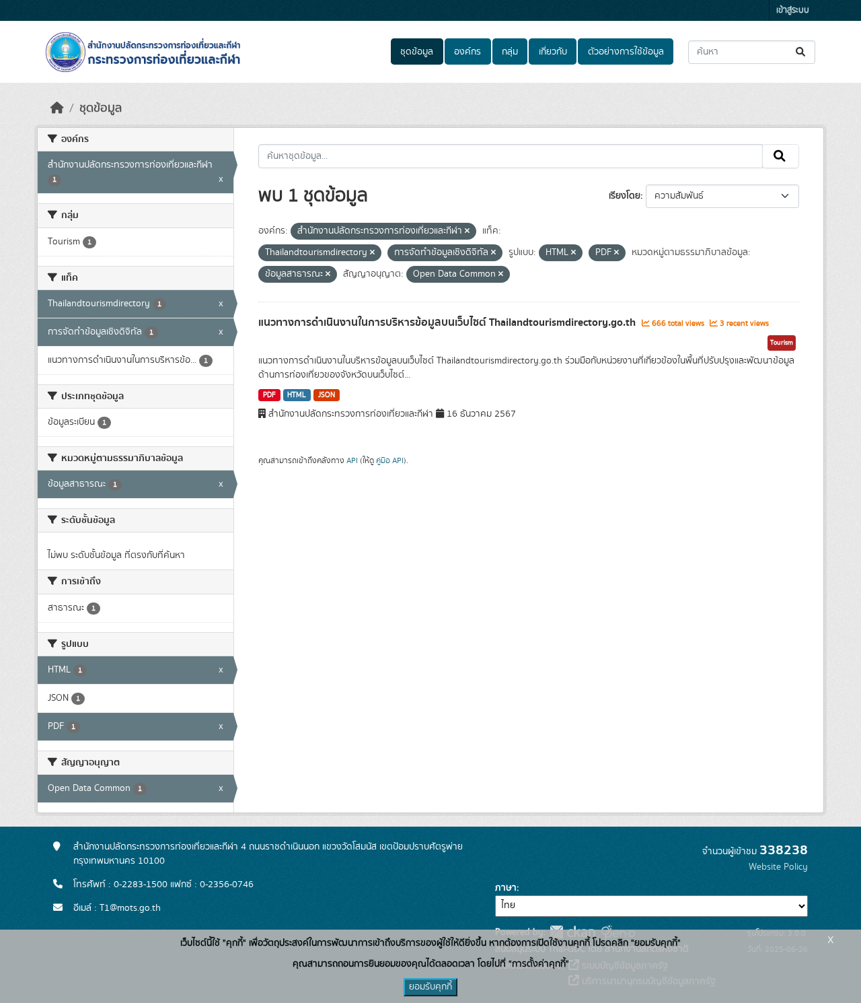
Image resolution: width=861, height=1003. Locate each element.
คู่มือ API (390, 460)
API (352, 460)
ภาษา (506, 888)
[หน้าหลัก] (57, 108)
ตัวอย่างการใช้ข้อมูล (626, 52)
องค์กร (467, 52)
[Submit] (801, 52)
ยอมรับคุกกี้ (430, 987)
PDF (269, 395)
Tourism (781, 342)
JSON (326, 395)
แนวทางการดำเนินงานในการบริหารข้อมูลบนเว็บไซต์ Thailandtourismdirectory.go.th (448, 322)
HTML (296, 395)
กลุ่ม (510, 52)
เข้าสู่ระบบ (792, 10)
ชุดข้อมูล (416, 52)
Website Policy (778, 867)
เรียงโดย (624, 196)
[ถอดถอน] (467, 231)
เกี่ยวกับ (553, 52)
